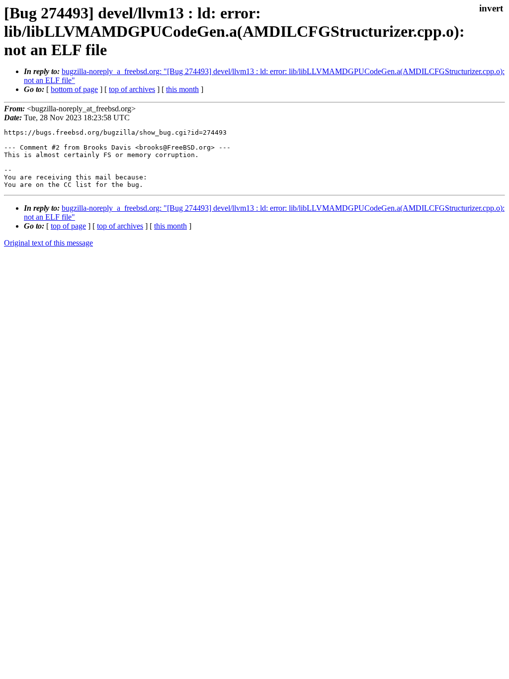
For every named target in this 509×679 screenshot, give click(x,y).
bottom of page (74, 89)
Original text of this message (48, 243)
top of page (68, 226)
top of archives (132, 89)
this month (182, 89)
